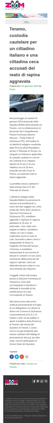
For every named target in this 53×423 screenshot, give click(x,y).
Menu (26, 22)
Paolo (12, 89)
